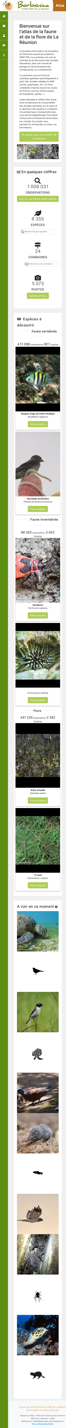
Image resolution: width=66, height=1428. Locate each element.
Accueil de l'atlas (27, 1407)
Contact (55, 1410)
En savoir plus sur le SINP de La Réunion (39, 136)
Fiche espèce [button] (38, 424)
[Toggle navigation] (7, 5)
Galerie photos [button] (38, 295)
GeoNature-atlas (40, 1421)
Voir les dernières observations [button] (38, 198)
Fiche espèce (37, 933)
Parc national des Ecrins (42, 1424)
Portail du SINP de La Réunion (51, 1407)
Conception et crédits (38, 1410)
